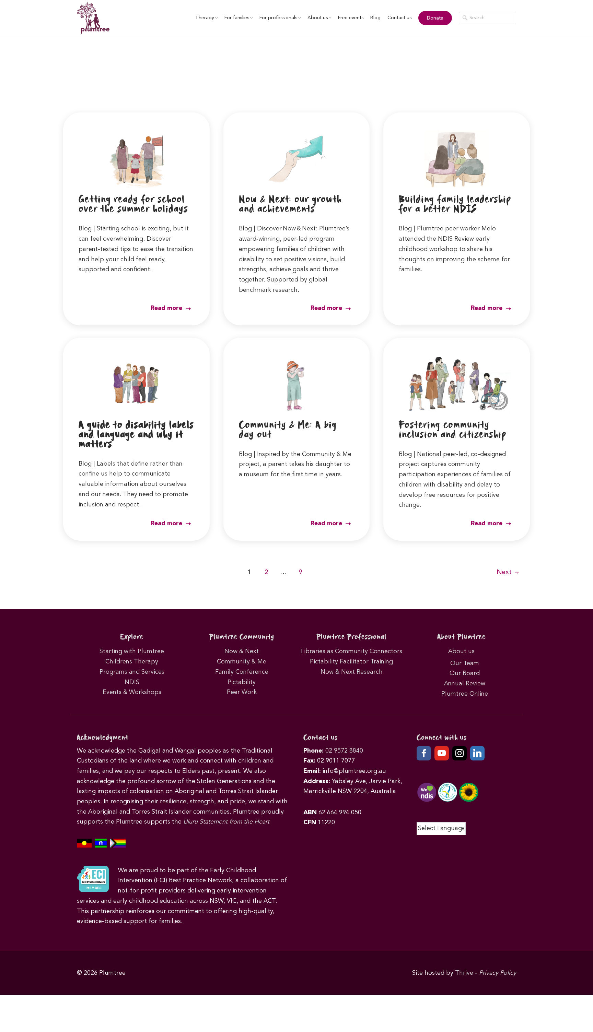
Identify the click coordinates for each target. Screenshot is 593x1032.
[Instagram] (459, 753)
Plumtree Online (464, 694)
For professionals (278, 17)
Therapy (204, 17)
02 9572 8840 (344, 751)
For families (236, 17)
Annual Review (464, 684)
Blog (375, 17)
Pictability (242, 682)
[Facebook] (424, 753)
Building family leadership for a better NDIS (455, 204)
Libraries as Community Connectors (351, 651)
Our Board (465, 673)
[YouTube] (441, 753)
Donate (435, 18)
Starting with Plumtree (132, 651)
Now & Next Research (352, 672)
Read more (167, 308)
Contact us (399, 17)
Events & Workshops (132, 692)
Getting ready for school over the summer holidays (133, 204)
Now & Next (241, 651)
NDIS (132, 682)
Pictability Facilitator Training (351, 662)
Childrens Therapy (131, 662)
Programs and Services (132, 672)
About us (317, 17)
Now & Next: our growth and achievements (290, 204)
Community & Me (241, 662)
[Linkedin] (477, 753)
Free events (350, 17)
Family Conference (241, 672)
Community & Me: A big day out (288, 430)
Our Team (464, 663)
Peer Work (242, 692)
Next (508, 572)
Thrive (464, 973)
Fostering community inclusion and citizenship (452, 430)
